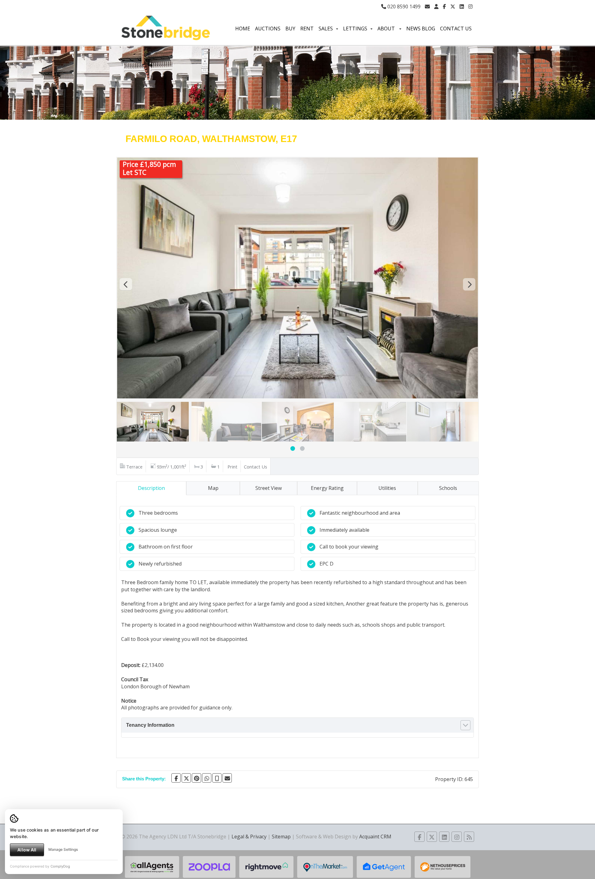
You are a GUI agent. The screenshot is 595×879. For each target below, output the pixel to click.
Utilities (387, 488)
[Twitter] (452, 6)
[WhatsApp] (206, 778)
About (386, 28)
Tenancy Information (150, 725)
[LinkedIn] (462, 6)
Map (213, 488)
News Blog (420, 28)
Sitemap (281, 836)
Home (242, 28)
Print (232, 467)
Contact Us (456, 28)
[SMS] (217, 778)
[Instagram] (470, 6)
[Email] (227, 778)
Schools (448, 488)
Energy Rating (327, 488)
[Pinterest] (196, 778)
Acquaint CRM (375, 836)
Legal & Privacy (249, 836)
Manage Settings (63, 849)
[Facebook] (444, 6)
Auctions (267, 28)
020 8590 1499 (403, 6)
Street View (268, 488)
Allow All (26, 849)
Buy (290, 28)
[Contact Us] (436, 6)
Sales (326, 28)
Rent (307, 28)
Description (151, 488)
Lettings (355, 28)
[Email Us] (427, 6)
